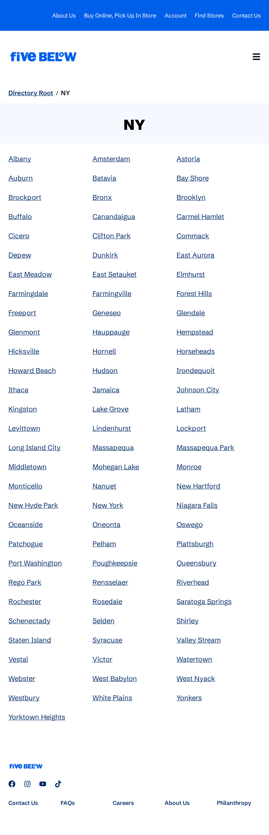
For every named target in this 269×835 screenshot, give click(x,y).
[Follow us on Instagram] (27, 783)
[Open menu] (256, 56)
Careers (123, 802)
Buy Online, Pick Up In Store (120, 15)
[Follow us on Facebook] (11, 783)
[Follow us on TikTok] (58, 783)
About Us (64, 15)
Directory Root (30, 93)
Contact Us (246, 15)
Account (175, 15)
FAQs (68, 802)
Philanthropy (234, 802)
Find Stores (209, 15)
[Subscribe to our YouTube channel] (42, 783)
